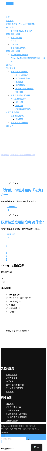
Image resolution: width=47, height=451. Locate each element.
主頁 (8, 17)
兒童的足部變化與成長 (20, 95)
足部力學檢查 (16, 37)
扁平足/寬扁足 (21, 74)
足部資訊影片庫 (12, 410)
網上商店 (9, 125)
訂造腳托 (14, 44)
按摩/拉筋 (14, 308)
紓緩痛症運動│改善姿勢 (16, 413)
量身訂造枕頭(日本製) (15, 384)
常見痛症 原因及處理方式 (21, 30)
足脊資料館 (10, 68)
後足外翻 (19, 81)
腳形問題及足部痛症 (19, 71)
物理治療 (9, 27)
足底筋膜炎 (20, 85)
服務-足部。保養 (13, 34)
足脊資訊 (19, 105)
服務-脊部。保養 (13, 51)
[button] (23, 447)
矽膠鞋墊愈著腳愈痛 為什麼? (22, 221)
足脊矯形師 (12, 206)
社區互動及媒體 (12, 112)
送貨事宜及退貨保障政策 (16, 417)
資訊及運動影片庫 (18, 98)
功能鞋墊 (15, 301)
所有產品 (15, 294)
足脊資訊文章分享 (13, 406)
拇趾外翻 (19, 91)
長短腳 (13, 40)
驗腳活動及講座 (17, 115)
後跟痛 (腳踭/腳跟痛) (24, 88)
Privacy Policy (12, 420)
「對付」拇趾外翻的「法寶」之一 (23, 192)
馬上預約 (9, 3)
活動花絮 (19, 119)
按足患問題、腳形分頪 (20, 297)
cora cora (11, 233)
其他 (12, 311)
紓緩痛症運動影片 (23, 108)
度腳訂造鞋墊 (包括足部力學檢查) (20, 23)
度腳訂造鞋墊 (11, 374)
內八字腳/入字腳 (22, 78)
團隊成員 (9, 64)
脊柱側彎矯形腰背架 (19, 54)
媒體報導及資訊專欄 (19, 122)
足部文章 (19, 102)
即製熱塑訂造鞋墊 (18, 47)
